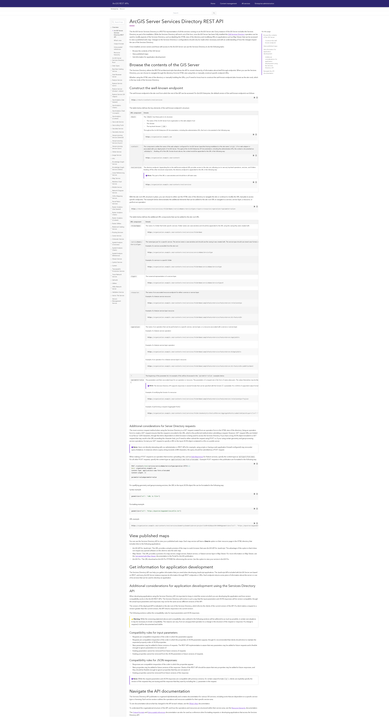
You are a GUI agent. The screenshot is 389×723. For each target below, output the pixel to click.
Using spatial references (118, 48)
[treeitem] (118, 41)
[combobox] (117, 22)
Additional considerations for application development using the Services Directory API (271, 62)
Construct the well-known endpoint (271, 41)
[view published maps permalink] (170, 536)
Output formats (119, 44)
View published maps (270, 46)
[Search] (214, 13)
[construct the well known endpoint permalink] (184, 88)
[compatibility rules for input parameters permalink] (179, 633)
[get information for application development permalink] (214, 567)
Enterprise (114, 9)
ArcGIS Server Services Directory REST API (119, 34)
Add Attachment (197, 456)
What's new (117, 40)
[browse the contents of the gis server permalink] (201, 65)
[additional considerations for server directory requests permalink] (197, 426)
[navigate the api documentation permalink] (191, 691)
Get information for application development (270, 51)
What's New (193, 703)
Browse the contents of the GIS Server (270, 36)
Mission (122, 9)
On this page (266, 32)
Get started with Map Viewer (145, 556)
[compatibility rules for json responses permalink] (179, 660)
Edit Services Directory (236, 34)
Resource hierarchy (117, 53)
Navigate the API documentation (269, 72)
